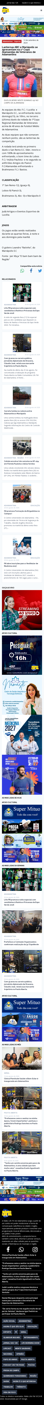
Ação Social (9, 1321)
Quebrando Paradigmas (14, 1376)
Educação (32, 1326)
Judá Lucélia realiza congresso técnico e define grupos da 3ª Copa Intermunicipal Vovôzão (20, 1289)
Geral (23, 1332)
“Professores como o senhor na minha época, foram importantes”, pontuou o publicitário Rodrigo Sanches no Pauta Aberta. (21, 1265)
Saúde (6, 1381)
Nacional (7, 1354)
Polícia (31, 1365)
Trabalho (8, 1387)
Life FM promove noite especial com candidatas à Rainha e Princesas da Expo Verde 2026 (21, 310)
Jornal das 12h (12, 3)
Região (33, 1376)
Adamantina (7, 41)
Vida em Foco (9, 1392)
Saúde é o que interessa (31, 3)
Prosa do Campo (11, 1370)
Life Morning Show (30, 1343)
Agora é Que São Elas (13, 1326)
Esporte (17, 41)
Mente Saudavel (23, 1348)
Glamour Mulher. (11, 1337)
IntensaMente (31, 1337)
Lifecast (7, 1348)
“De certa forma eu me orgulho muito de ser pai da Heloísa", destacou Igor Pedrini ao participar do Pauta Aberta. (21, 1311)
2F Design (23, 1399)
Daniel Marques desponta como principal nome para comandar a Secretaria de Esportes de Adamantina (20, 1300)
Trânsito (21, 1387)
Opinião (20, 1354)
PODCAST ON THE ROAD (13, 1365)
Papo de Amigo (10, 1359)
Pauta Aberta (27, 1359)
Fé (16, 1332)
